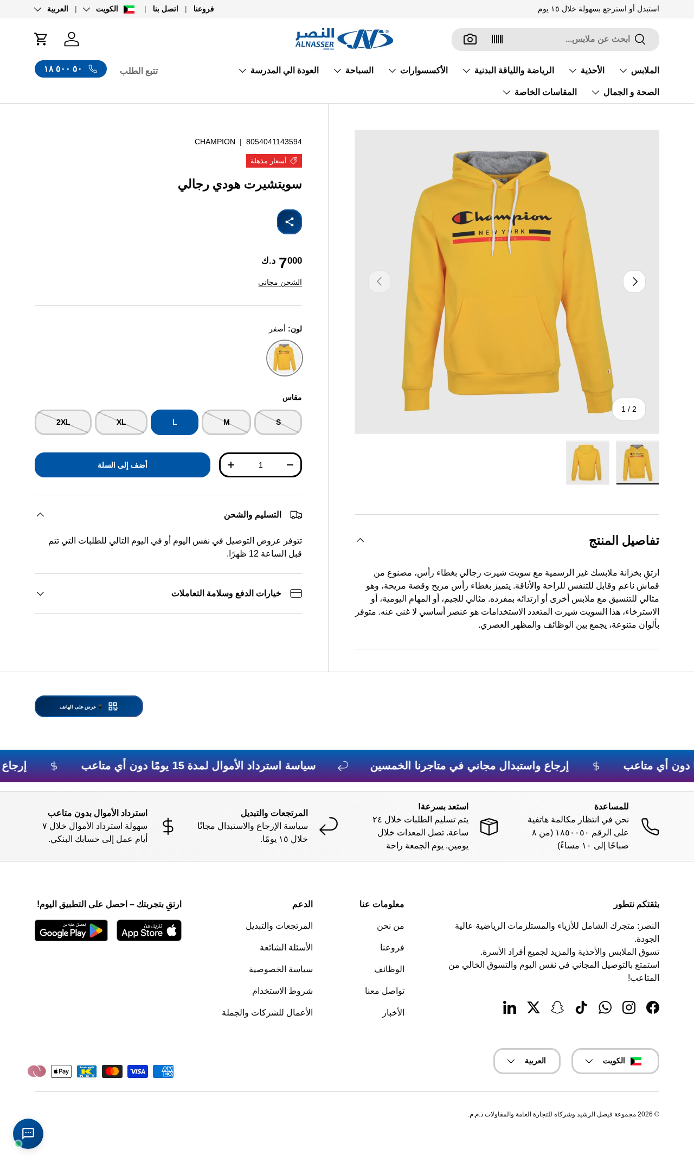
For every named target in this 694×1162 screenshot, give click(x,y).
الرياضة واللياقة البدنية (514, 70)
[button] (41, 39)
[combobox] (555, 39)
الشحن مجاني (280, 282)
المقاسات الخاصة (546, 92)
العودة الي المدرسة (284, 70)
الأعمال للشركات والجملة (267, 1012)
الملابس (645, 70)
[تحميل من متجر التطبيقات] (149, 930)
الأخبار (393, 1012)
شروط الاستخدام (282, 990)
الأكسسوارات (424, 70)
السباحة (359, 70)
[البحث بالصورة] (470, 39)
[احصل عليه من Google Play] (71, 930)
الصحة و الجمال (631, 92)
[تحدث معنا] (28, 1134)
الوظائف (389, 969)
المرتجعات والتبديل (279, 925)
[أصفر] (284, 358)
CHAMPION (215, 141)
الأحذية (593, 70)
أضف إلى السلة (122, 465)
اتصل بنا (165, 8)
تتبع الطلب (139, 70)
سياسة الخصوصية (281, 969)
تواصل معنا (384, 990)
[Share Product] (289, 221)
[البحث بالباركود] (497, 39)
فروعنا (204, 8)
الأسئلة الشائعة (286, 947)
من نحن (390, 925)
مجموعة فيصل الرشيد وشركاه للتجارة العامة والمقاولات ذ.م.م (553, 1114)
